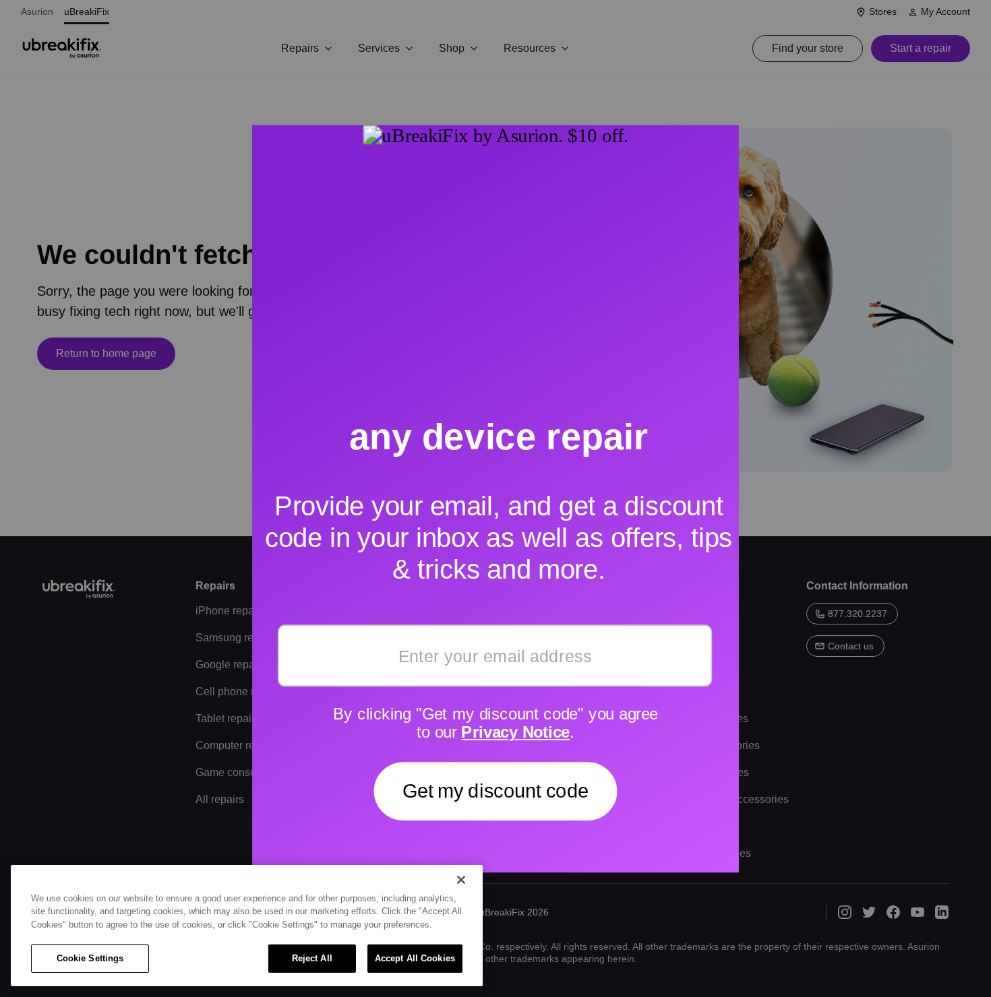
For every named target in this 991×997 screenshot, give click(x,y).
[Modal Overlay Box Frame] (495, 498)
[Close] (461, 880)
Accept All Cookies (415, 958)
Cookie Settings (90, 958)
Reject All (312, 958)
